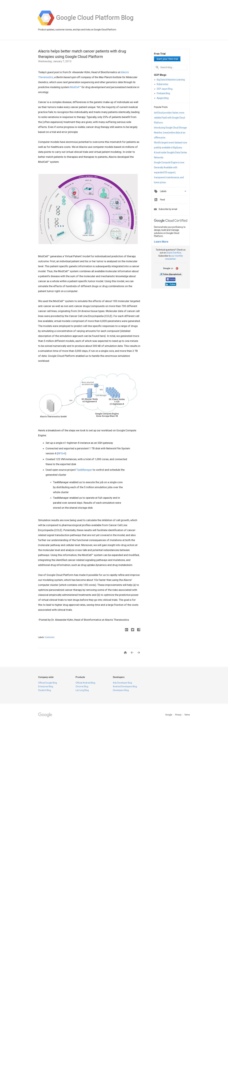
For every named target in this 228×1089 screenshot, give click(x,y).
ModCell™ (75, 87)
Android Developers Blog (125, 686)
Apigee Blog (163, 98)
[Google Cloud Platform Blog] (95, 25)
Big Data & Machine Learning (171, 79)
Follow (172, 280)
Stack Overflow (173, 252)
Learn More (161, 241)
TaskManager (84, 469)
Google (168, 715)
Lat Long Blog (82, 690)
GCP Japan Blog (164, 89)
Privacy (178, 715)
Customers (49, 637)
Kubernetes (162, 84)
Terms (187, 715)
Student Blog (44, 690)
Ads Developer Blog (122, 683)
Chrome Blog (82, 686)
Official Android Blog (85, 683)
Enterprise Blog (45, 686)
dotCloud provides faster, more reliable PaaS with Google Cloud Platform (169, 117)
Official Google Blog (47, 683)
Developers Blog (121, 690)
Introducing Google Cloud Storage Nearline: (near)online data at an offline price (170, 132)
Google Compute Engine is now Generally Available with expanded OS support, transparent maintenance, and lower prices (169, 172)
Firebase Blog (163, 93)
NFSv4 (61, 453)
